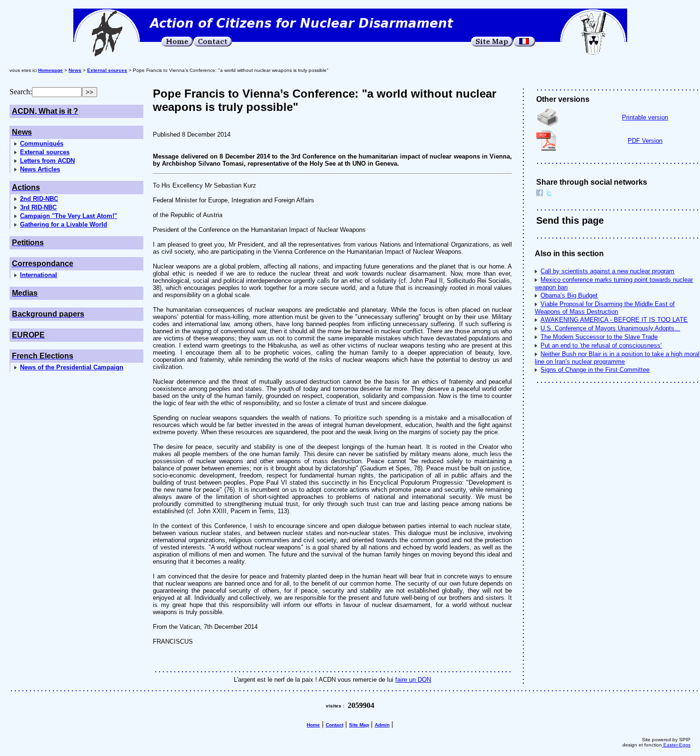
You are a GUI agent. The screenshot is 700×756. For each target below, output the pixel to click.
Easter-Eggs (676, 744)
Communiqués (41, 143)
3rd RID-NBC (38, 207)
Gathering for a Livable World (63, 224)
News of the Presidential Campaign (71, 367)
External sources (45, 152)
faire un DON (413, 679)
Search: (21, 92)
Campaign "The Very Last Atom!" (68, 215)
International (38, 275)
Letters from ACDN (47, 160)
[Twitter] (549, 194)
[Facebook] (539, 194)
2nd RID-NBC (39, 198)
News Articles (40, 169)
